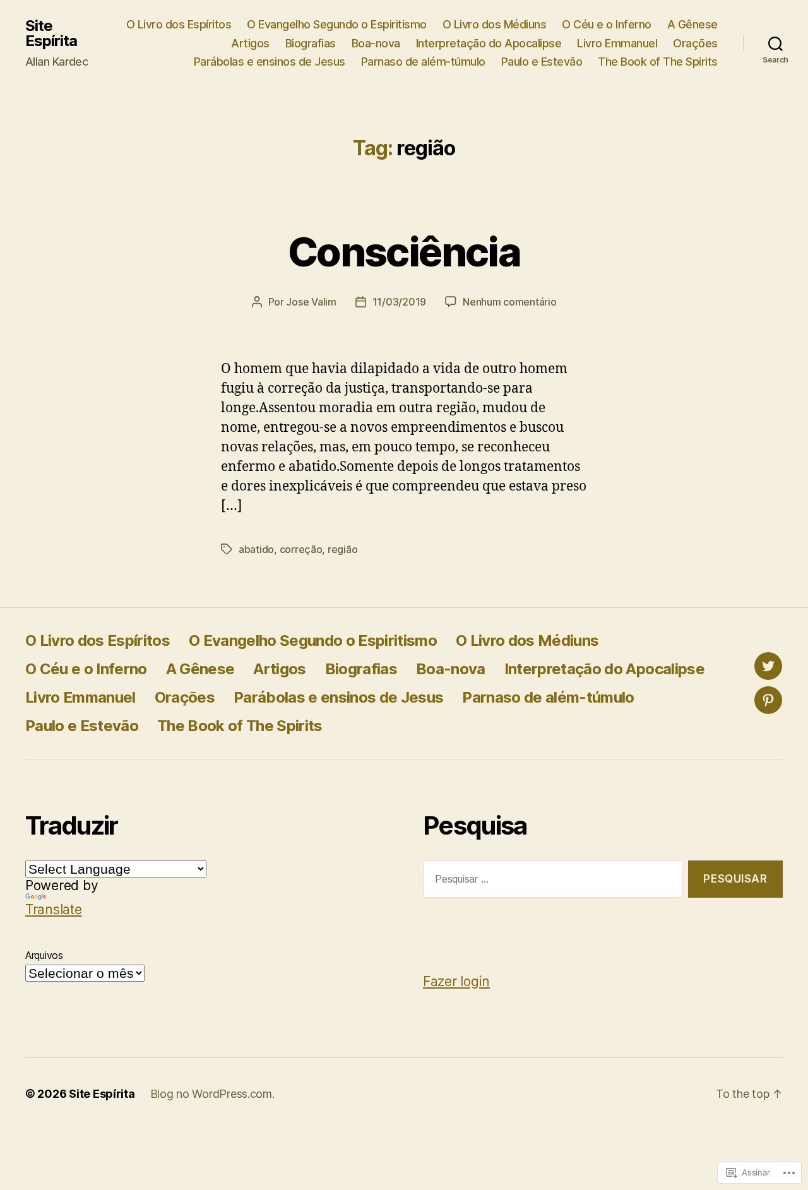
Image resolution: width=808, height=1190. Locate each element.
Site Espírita (51, 33)
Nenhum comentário (509, 301)
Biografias (310, 43)
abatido (256, 549)
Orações (695, 43)
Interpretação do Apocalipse (489, 43)
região (342, 549)
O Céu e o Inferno (606, 24)
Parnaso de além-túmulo (423, 61)
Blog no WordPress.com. (212, 1093)
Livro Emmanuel (617, 43)
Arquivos (44, 955)
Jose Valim (311, 301)
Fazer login (456, 981)
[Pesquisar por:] (550, 881)
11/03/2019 (399, 301)
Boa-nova (376, 43)
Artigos (250, 43)
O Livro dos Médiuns (495, 24)
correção (301, 549)
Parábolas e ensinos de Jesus (269, 61)
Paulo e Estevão (542, 61)
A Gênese (692, 24)
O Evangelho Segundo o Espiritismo (337, 24)
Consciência (404, 251)
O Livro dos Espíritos (179, 24)
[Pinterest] (768, 700)
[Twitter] (768, 666)
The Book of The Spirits (658, 61)
